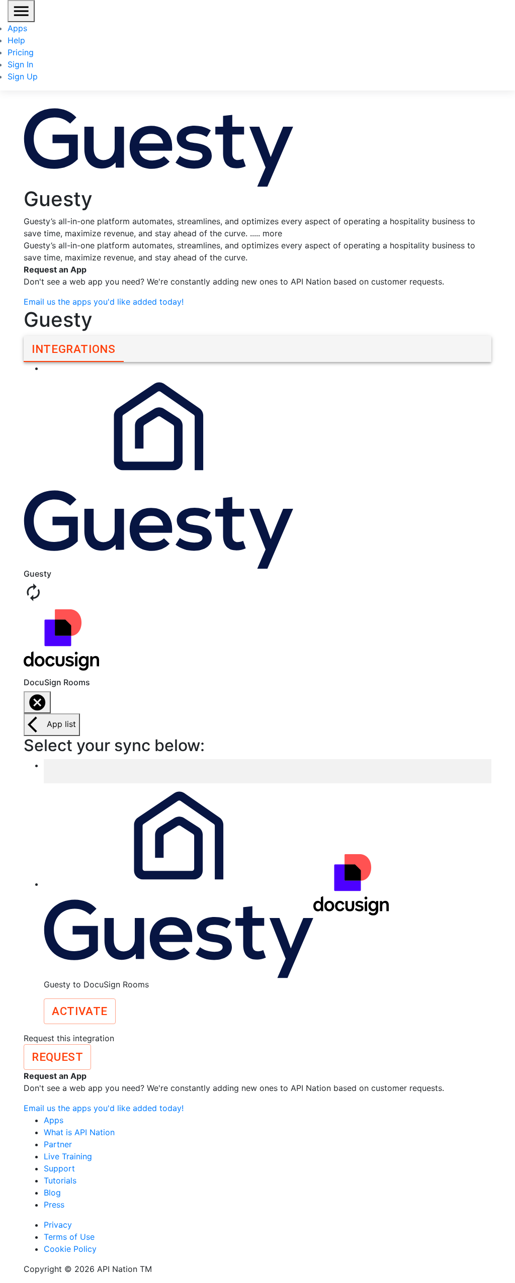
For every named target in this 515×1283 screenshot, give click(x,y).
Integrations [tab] (74, 348)
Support (59, 1168)
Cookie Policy (70, 1249)
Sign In (20, 64)
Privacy (58, 1225)
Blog (52, 1192)
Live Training (68, 1156)
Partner (58, 1144)
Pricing (21, 52)
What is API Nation (79, 1132)
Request (57, 1056)
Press (54, 1205)
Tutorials (60, 1180)
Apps (17, 28)
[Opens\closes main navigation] (21, 11)
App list (61, 724)
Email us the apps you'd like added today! (104, 302)
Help (16, 40)
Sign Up (23, 76)
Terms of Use (69, 1237)
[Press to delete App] (37, 702)
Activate (80, 1011)
